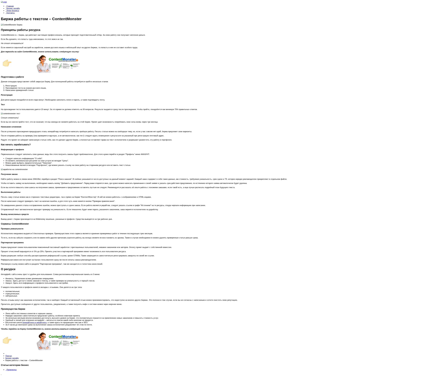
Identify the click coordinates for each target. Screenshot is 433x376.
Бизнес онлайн (13, 8)
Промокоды (12, 370)
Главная (10, 6)
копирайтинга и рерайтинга (34, 322)
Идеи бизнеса (13, 11)
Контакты (11, 13)
